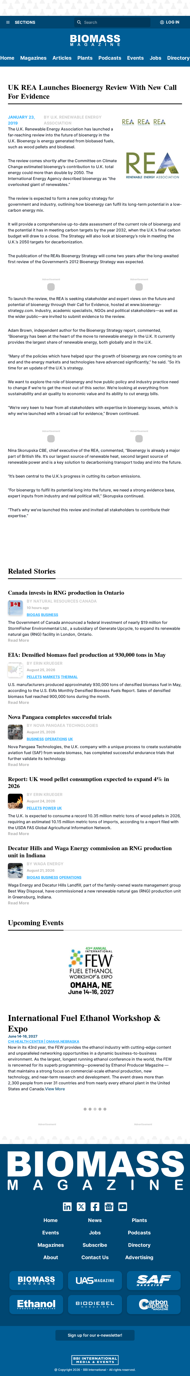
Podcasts (109, 58)
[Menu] (8, 22)
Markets (51, 677)
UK (70, 739)
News (95, 1220)
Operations (56, 739)
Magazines (33, 58)
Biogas (33, 614)
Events (135, 58)
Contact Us (95, 1257)
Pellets (34, 677)
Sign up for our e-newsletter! (95, 1335)
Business (49, 614)
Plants (85, 58)
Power (49, 808)
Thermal (69, 677)
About (50, 1257)
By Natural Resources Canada (62, 601)
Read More (18, 640)
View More (55, 1088)
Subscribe (95, 1245)
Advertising (139, 1257)
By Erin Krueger (45, 663)
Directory (178, 58)
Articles (61, 58)
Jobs (155, 58)
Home (7, 58)
